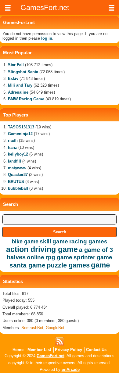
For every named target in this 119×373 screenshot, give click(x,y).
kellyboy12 (18, 154)
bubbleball (18, 188)
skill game (54, 241)
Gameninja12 (20, 133)
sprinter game (93, 257)
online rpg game (49, 257)
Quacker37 (18, 174)
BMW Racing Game (26, 99)
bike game (25, 242)
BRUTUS (16, 181)
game (100, 265)
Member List (39, 349)
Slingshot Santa (23, 72)
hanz (12, 147)
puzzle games (68, 265)
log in (46, 38)
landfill (14, 161)
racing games (88, 241)
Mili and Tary (20, 85)
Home (18, 349)
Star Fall (16, 65)
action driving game (42, 249)
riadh (13, 140)
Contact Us (96, 349)
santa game (27, 265)
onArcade (71, 369)
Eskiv (13, 78)
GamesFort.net (50, 355)
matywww (17, 168)
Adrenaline (18, 92)
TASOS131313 (21, 127)
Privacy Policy (68, 349)
